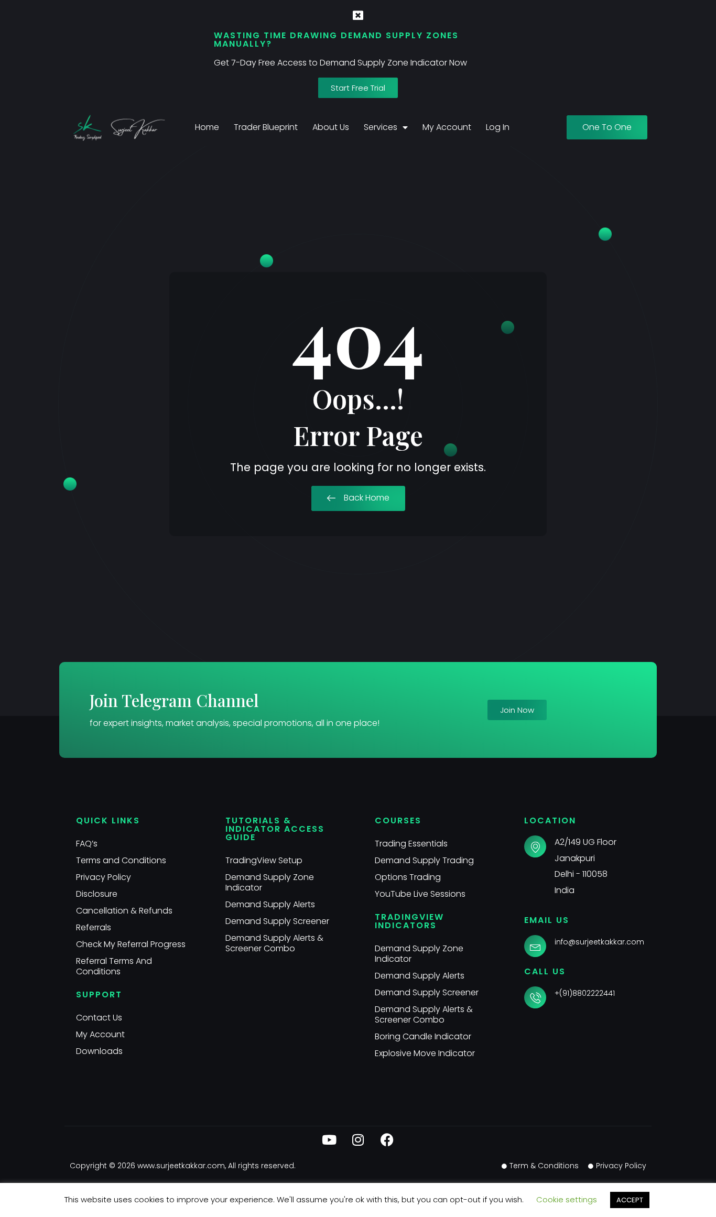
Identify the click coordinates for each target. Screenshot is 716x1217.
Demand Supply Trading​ (424, 860)
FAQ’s (86, 844)
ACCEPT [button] (629, 1200)
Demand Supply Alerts (270, 904)
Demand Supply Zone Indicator (269, 882)
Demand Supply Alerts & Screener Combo (274, 943)
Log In (497, 127)
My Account (446, 127)
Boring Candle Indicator (423, 1036)
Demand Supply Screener (277, 921)
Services (380, 127)
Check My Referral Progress (131, 944)
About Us (330, 127)
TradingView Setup (263, 860)
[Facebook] (387, 1139)
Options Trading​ (408, 877)
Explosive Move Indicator (425, 1053)
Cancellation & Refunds (124, 911)
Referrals (93, 927)
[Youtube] (329, 1139)
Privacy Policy (103, 877)
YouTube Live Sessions (420, 894)
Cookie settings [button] (566, 1199)
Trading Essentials (411, 844)
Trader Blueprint (266, 127)
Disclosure (96, 894)
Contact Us (99, 1018)
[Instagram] (358, 1139)
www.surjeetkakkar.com (181, 1165)
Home (207, 127)
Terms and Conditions (121, 860)
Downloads (99, 1051)
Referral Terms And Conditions (114, 966)
